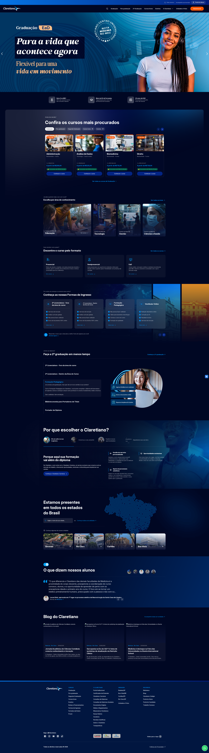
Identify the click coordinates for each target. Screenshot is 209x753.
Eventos (158, 8)
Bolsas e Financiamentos (76, 705)
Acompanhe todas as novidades (153, 616)
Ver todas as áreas (157, 200)
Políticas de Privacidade (157, 747)
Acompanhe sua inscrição (183, 2)
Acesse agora (53, 335)
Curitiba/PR (121, 696)
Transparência (97, 725)
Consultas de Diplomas (100, 699)
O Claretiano (167, 8)
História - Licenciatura (63, 599)
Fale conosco (170, 2)
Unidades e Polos (123, 703)
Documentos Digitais (99, 705)
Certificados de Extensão (101, 693)
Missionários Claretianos (100, 711)
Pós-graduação (125, 8)
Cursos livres (148, 8)
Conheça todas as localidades (86, 520)
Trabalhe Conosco (149, 705)
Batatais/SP (121, 690)
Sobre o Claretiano (99, 723)
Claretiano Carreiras (99, 696)
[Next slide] (162, 129)
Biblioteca (146, 690)
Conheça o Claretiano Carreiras (55, 474)
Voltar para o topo (153, 736)
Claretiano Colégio (149, 696)
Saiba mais (49, 325)
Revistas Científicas (99, 720)
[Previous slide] (158, 129)
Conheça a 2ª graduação (155, 354)
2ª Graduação (137, 8)
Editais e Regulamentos (100, 708)
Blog (144, 693)
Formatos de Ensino (74, 711)
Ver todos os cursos (157, 251)
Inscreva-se (197, 8)
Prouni (70, 714)
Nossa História (97, 714)
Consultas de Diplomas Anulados (103, 702)
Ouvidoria (96, 717)
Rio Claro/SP (122, 699)
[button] (101, 90)
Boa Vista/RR (122, 693)
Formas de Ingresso (74, 708)
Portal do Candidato (149, 702)
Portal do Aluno (199, 2)
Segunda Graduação (74, 129)
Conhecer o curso (59, 173)
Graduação (114, 8)
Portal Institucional (98, 690)
